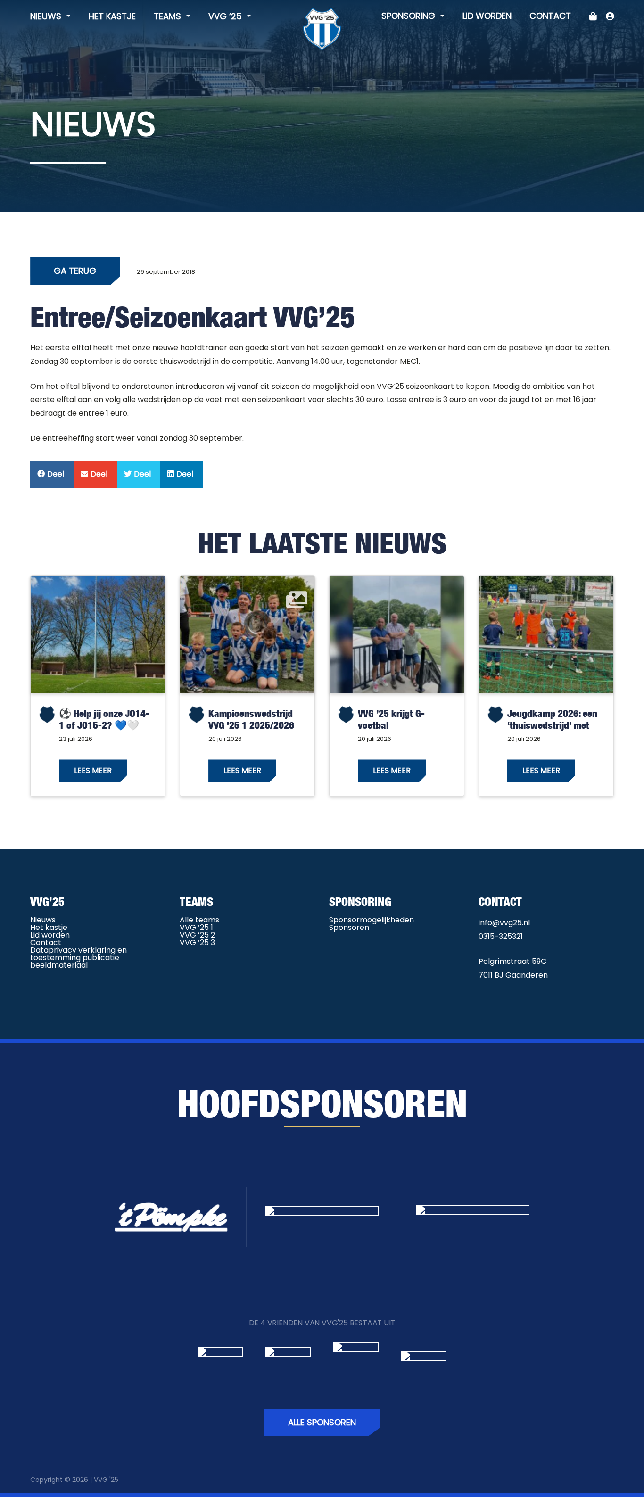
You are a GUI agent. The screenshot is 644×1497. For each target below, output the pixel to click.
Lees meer (93, 770)
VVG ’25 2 (197, 934)
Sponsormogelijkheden (371, 919)
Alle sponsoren (322, 1422)
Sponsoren (349, 927)
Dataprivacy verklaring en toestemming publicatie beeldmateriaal (78, 958)
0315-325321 (501, 936)
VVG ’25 (226, 16)
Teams (168, 16)
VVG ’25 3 (197, 942)
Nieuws (47, 16)
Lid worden (487, 16)
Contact (550, 16)
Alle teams (199, 919)
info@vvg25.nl (504, 922)
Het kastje (112, 16)
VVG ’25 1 (196, 927)
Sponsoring (409, 16)
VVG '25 (106, 1479)
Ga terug (75, 271)
